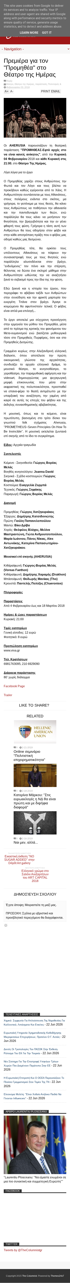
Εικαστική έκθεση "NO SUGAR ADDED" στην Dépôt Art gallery (19, 860)
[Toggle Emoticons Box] (6, 925)
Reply (9, 81)
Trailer (8, 695)
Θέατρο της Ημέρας (24, 84)
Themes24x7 (57, 1276)
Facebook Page (14, 686)
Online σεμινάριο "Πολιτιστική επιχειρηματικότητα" (29, 756)
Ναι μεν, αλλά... (26, 842)
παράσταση (41, 84)
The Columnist (29, 1276)
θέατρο (9, 84)
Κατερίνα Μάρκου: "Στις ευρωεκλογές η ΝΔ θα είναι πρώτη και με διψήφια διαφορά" (35, 801)
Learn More (29, 32)
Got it (47, 32)
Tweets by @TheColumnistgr (23, 1250)
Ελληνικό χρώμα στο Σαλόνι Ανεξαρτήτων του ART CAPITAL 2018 (35, 876)
